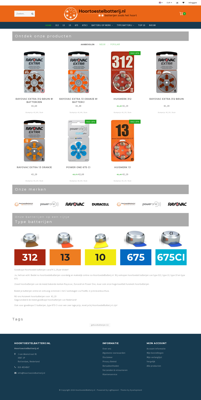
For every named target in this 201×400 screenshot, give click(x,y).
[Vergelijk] (177, 3)
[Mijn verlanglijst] (183, 3)
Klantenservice (110, 374)
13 (64, 25)
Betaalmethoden (111, 366)
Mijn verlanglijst (154, 357)
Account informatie (156, 348)
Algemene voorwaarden (114, 353)
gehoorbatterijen (100, 325)
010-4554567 (24, 367)
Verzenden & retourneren (115, 370)
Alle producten (154, 366)
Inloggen (193, 3)
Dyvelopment (136, 390)
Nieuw (152, 25)
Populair (115, 44)
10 (70, 25)
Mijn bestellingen (155, 353)
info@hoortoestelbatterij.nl (31, 373)
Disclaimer (108, 357)
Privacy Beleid (109, 361)
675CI (85, 25)
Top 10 (141, 25)
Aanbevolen (87, 44)
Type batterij (124, 25)
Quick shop (36, 98)
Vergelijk (151, 361)
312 (57, 25)
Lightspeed (114, 390)
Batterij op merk (101, 25)
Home (48, 25)
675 (76, 25)
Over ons (107, 348)
